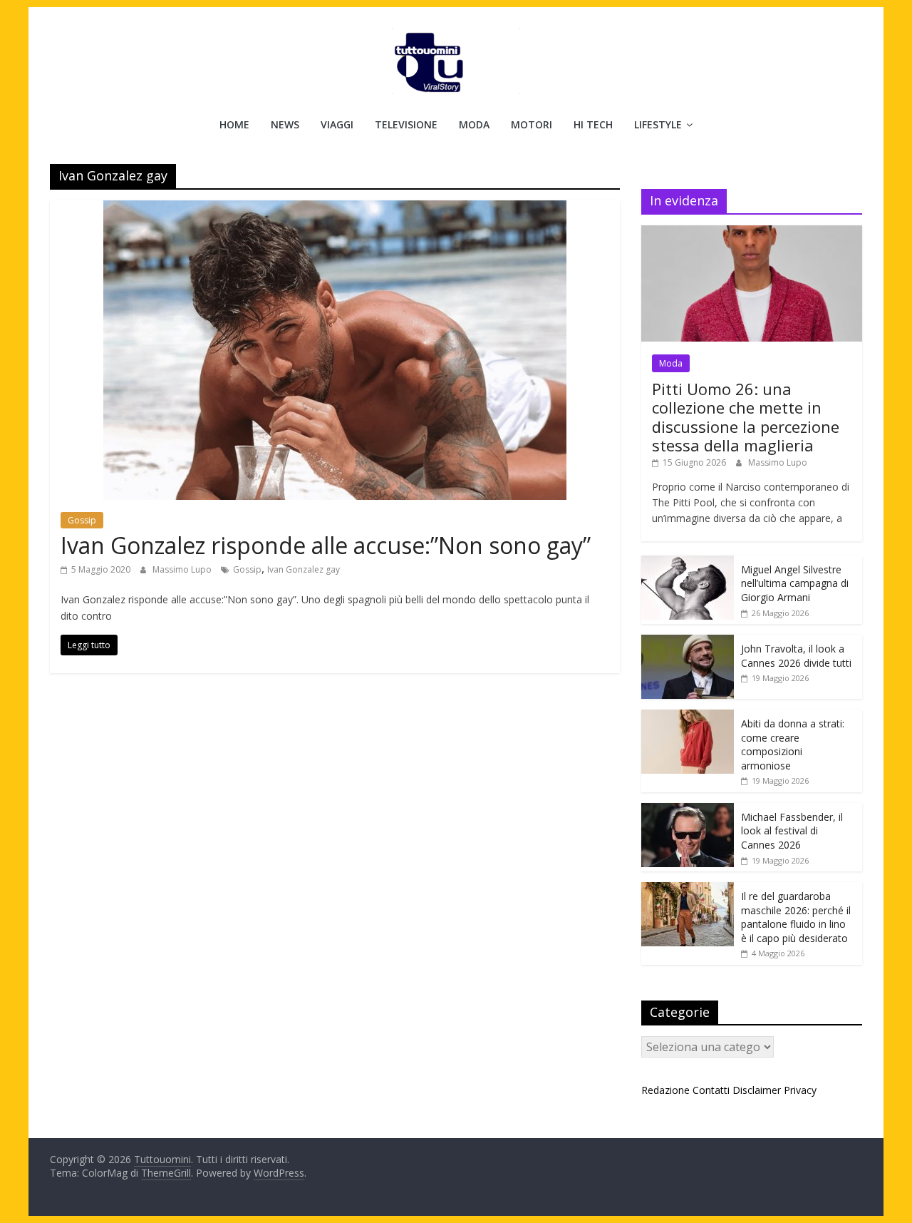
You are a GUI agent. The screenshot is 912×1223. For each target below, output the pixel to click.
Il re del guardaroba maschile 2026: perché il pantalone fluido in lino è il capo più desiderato (796, 917)
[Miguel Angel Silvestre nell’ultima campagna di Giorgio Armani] (687, 563)
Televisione (406, 124)
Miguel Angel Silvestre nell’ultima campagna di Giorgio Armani (795, 583)
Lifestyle (658, 124)
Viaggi (337, 124)
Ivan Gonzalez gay (303, 569)
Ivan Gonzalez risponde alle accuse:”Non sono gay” (326, 545)
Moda (474, 124)
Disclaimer (756, 1090)
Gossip (82, 520)
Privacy (800, 1090)
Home (234, 124)
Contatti (711, 1090)
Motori (531, 124)
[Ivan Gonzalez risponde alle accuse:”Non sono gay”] (334, 209)
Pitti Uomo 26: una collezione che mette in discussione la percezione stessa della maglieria (745, 417)
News (285, 124)
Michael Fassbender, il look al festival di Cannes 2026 (792, 830)
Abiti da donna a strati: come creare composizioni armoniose (792, 744)
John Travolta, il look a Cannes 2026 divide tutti (796, 656)
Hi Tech (593, 124)
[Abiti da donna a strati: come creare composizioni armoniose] (687, 717)
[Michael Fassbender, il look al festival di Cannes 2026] (687, 810)
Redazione (665, 1090)
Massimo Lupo (183, 569)
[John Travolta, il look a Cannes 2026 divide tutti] (687, 642)
